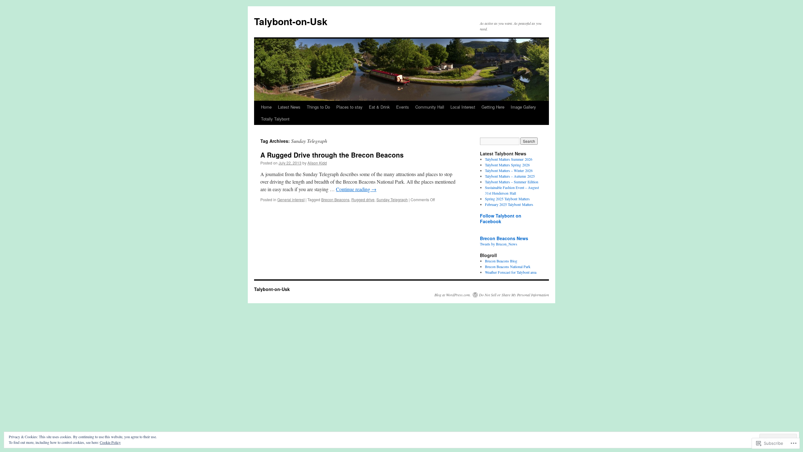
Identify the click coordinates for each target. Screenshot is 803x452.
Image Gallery (523, 107)
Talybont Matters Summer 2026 (508, 159)
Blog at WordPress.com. (452, 294)
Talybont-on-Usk (290, 21)
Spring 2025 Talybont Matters (507, 198)
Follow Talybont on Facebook (500, 218)
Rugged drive (363, 199)
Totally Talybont (275, 119)
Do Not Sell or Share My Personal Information (514, 294)
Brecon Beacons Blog (501, 260)
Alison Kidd (317, 162)
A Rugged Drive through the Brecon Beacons (332, 154)
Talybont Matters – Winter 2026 (509, 170)
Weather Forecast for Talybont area (510, 272)
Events (402, 107)
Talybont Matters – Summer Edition (511, 181)
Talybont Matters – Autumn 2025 (510, 176)
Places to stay (349, 107)
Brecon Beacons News (504, 238)
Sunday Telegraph (392, 199)
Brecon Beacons (335, 199)
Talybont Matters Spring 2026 (507, 164)
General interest (291, 199)
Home (266, 107)
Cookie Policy (110, 442)
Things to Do (318, 107)
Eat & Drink (379, 107)
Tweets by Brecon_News (498, 243)
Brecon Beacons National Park (507, 266)
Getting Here (492, 107)
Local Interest (462, 107)
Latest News (289, 107)
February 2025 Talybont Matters (509, 204)
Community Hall (429, 107)
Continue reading (356, 189)
